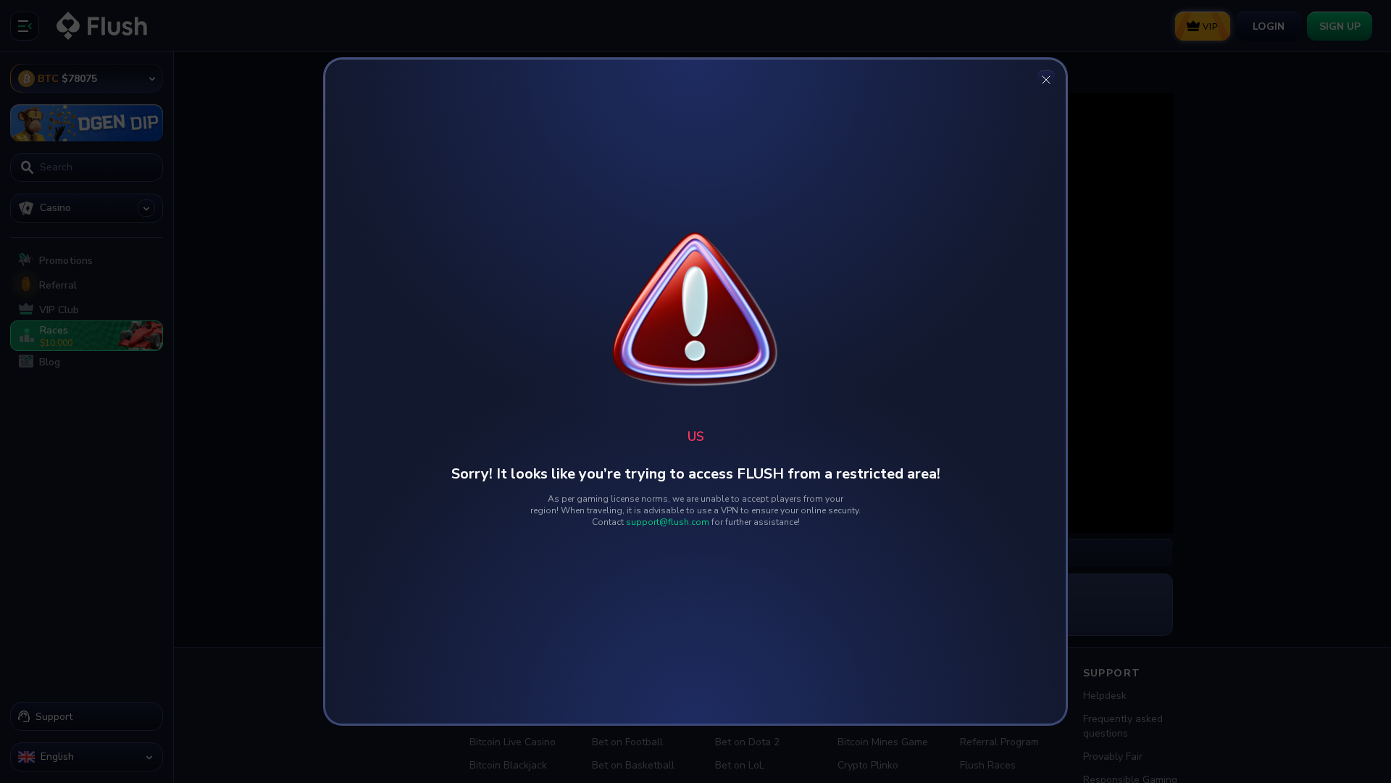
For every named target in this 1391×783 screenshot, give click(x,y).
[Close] (1046, 79)
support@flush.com (667, 522)
